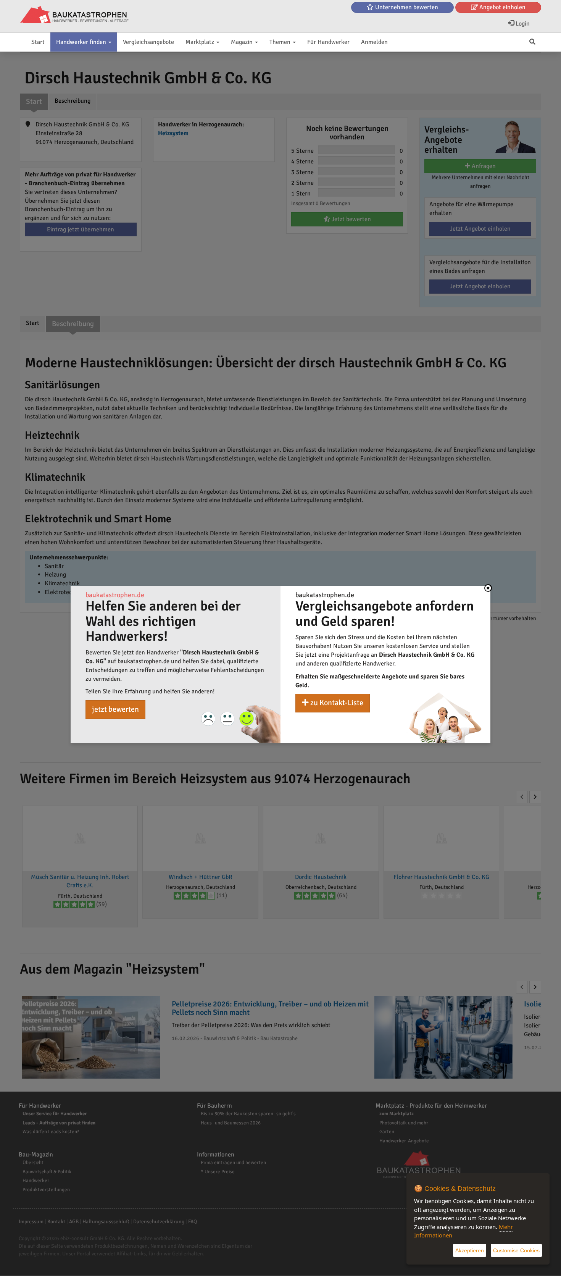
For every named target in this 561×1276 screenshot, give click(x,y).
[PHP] (74, 15)
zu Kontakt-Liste (336, 702)
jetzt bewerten (115, 709)
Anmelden (374, 42)
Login (522, 23)
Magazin (242, 42)
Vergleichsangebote (148, 42)
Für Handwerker (328, 42)
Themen (280, 42)
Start (38, 42)
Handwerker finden (82, 42)
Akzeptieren (469, 1250)
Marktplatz (200, 42)
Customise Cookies (516, 1250)
